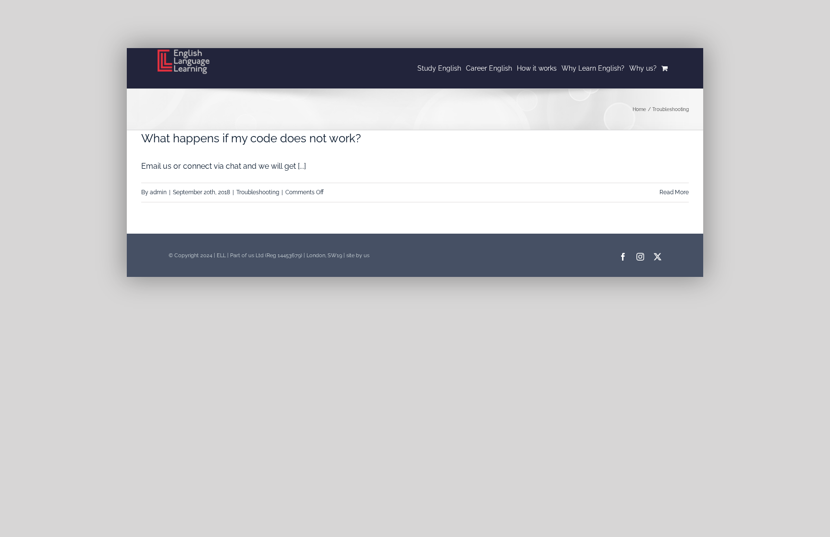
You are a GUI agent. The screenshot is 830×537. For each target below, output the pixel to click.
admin (158, 192)
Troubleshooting (257, 192)
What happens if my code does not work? (251, 138)
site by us (357, 255)
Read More (674, 192)
